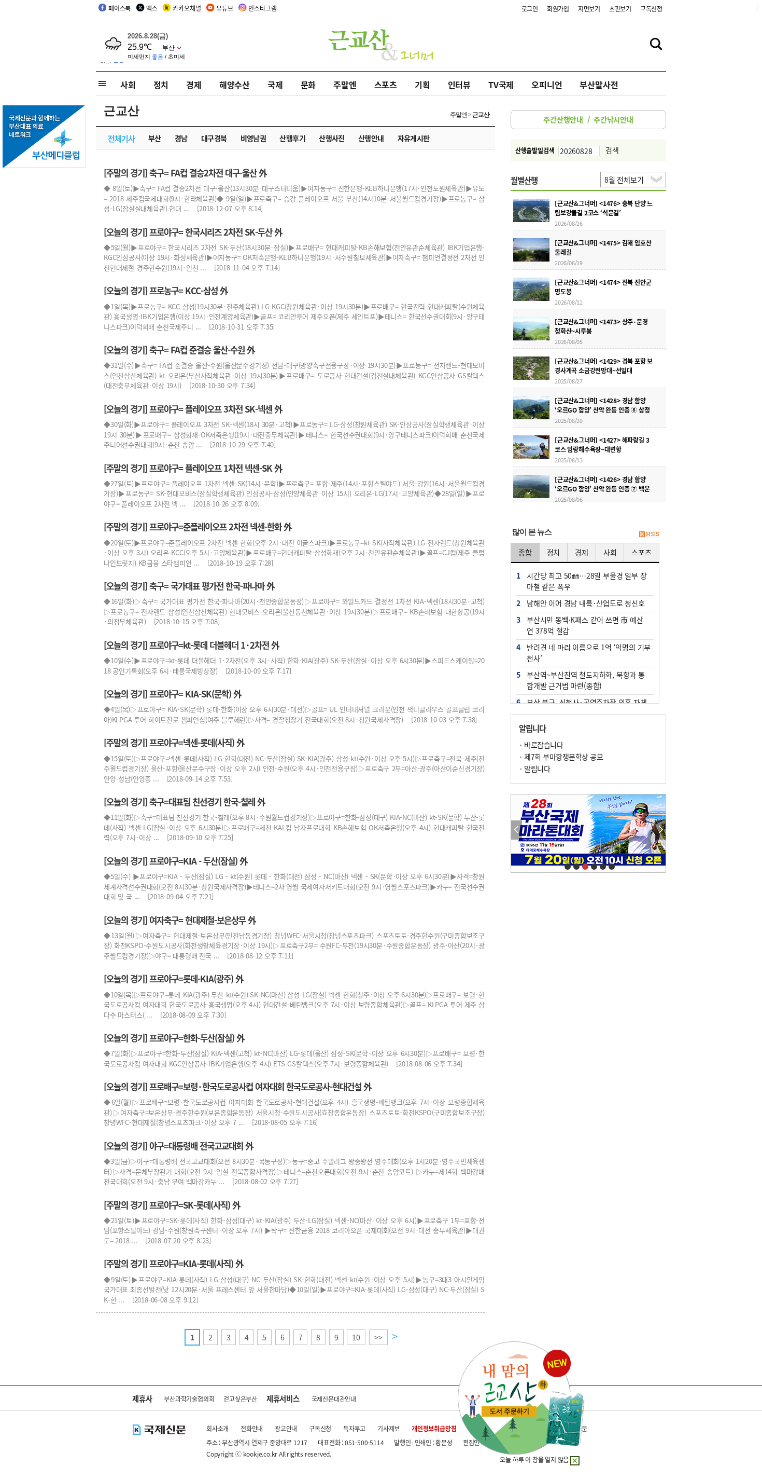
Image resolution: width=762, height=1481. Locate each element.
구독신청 (651, 8)
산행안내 (371, 138)
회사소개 (217, 1428)
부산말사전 (599, 84)
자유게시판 (414, 138)
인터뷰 (459, 84)
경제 (194, 84)
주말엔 (344, 84)
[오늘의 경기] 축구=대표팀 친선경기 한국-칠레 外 (184, 802)
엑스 (152, 8)
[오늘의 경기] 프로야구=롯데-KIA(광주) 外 (174, 978)
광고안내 (286, 1428)
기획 (422, 84)
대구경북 (214, 138)
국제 (275, 84)
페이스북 (119, 8)
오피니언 (546, 84)
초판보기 (620, 8)
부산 (154, 138)
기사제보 (388, 1428)
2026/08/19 (569, 262)
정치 (161, 84)
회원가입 (558, 8)
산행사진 (332, 138)
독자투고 (354, 1428)
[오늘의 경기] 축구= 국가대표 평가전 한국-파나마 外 (189, 586)
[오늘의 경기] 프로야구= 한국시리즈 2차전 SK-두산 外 (193, 232)
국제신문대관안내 (334, 1398)
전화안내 (252, 1428)
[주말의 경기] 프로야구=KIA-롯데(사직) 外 (174, 1263)
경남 (181, 138)
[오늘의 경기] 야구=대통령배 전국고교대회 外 (178, 1146)
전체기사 (121, 138)
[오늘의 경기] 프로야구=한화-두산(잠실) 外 (174, 1038)
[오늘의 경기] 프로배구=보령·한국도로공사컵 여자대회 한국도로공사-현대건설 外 (238, 1086)
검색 (612, 150)
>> (378, 1337)
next (660, 830)
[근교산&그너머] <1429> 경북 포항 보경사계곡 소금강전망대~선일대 (604, 365)
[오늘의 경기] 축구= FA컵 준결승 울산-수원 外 (179, 350)
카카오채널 (187, 8)
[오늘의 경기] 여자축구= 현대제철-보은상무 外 (180, 920)
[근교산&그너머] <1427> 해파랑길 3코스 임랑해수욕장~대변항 (602, 444)
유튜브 (224, 8)
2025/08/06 (569, 499)
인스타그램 (262, 8)
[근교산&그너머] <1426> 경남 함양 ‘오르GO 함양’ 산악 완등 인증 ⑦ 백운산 (602, 488)
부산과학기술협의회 (189, 1398)
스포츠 (385, 84)
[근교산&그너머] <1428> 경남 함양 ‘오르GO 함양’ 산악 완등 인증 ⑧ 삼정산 (602, 409)
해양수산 (234, 84)
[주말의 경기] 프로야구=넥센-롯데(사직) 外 (174, 742)
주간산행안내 (563, 119)
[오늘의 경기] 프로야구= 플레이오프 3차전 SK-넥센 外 (193, 409)
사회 (128, 84)
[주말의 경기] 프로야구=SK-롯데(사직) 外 (172, 1205)
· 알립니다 (534, 768)
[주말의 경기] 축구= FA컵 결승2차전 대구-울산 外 (185, 173)
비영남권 (253, 138)
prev (516, 830)
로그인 (529, 8)
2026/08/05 (569, 341)
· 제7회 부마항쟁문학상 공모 (561, 756)
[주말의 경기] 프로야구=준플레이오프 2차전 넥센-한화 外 (198, 526)
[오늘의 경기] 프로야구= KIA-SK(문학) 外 (173, 694)
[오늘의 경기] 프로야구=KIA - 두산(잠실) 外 (176, 861)
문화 (308, 84)
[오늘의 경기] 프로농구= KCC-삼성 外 (166, 290)
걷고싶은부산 (240, 1398)
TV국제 (501, 84)
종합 (525, 552)
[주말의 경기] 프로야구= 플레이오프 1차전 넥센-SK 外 (193, 468)
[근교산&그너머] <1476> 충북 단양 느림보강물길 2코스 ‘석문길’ (604, 208)
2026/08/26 (569, 223)
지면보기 (589, 8)
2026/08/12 (569, 302)
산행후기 (292, 138)
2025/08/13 (569, 460)
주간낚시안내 (613, 119)
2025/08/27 (569, 381)
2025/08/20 (569, 420)
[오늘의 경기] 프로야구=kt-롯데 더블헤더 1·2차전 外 (191, 645)
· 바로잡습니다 (541, 744)
